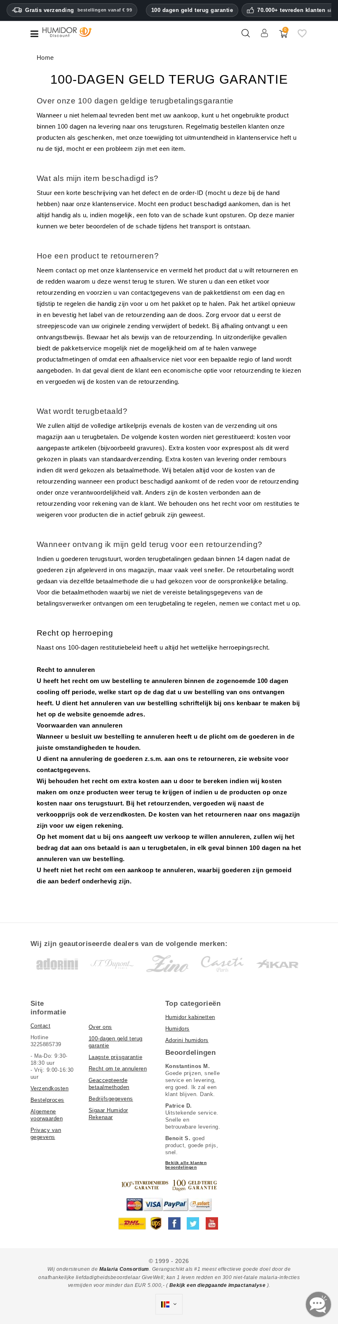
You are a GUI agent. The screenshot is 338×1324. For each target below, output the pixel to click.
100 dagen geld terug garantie (192, 10)
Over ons (100, 1027)
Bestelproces (47, 1100)
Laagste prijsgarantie (116, 1057)
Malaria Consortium (124, 1269)
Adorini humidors (187, 1040)
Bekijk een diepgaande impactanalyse (218, 1285)
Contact (41, 1026)
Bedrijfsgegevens (111, 1099)
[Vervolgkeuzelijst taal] (169, 1304)
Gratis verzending (78, 10)
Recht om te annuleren (118, 1069)
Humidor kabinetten (190, 1017)
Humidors (177, 1029)
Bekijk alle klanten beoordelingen (186, 1164)
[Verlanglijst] (302, 36)
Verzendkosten (50, 1088)
